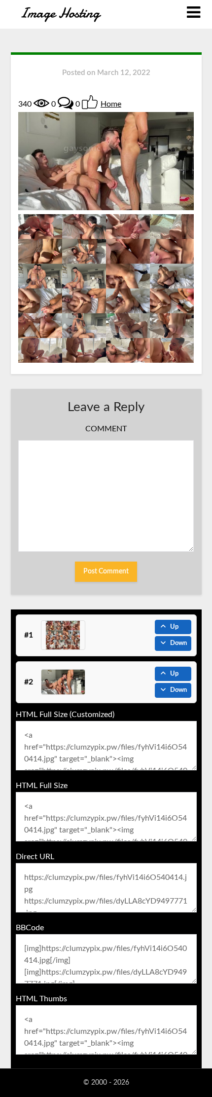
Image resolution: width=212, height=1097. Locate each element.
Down (178, 643)
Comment (106, 429)
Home (111, 104)
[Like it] (90, 102)
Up (174, 627)
